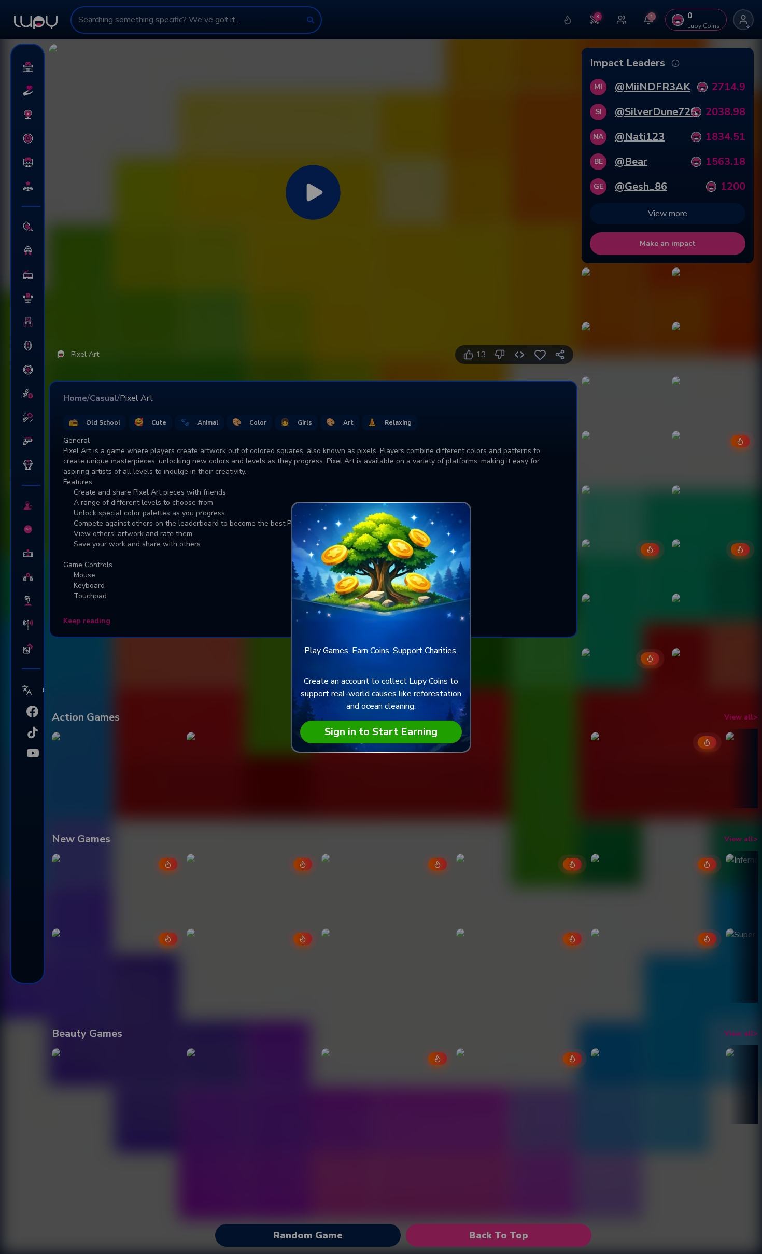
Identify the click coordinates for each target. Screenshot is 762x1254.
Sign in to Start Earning (381, 732)
